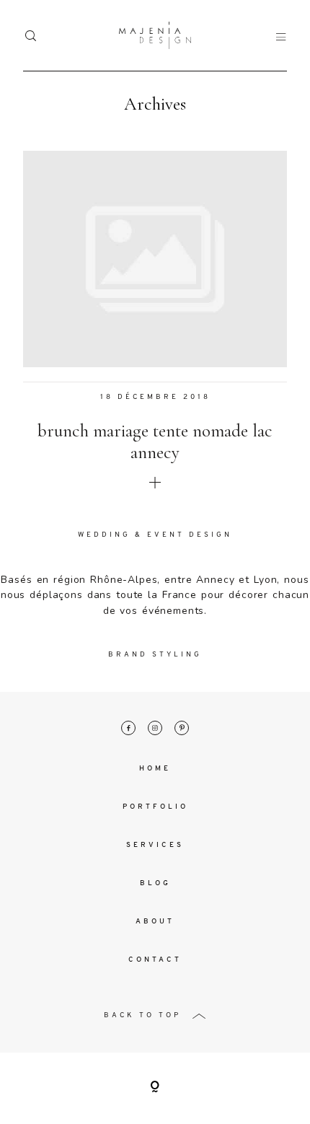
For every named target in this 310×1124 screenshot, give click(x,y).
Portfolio (155, 807)
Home (155, 769)
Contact (155, 960)
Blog (155, 883)
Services (155, 845)
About (155, 922)
